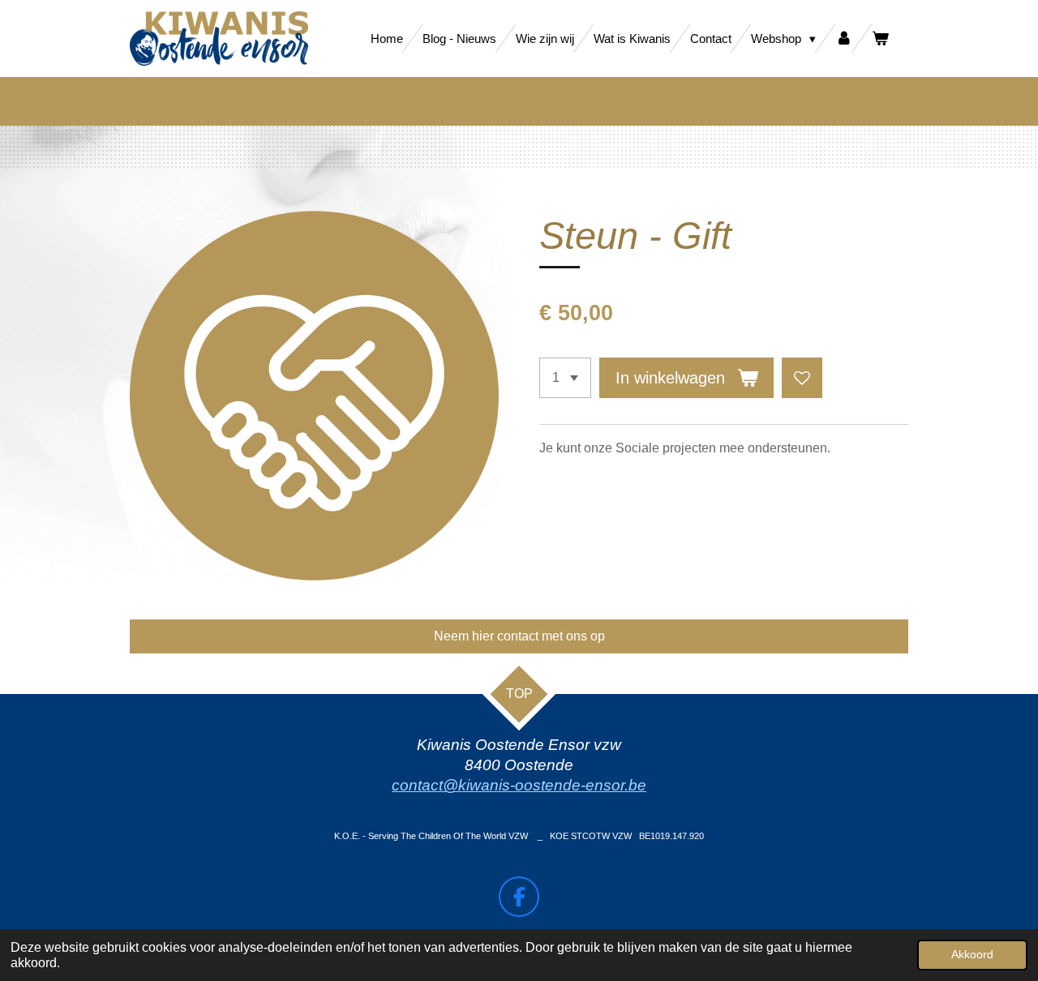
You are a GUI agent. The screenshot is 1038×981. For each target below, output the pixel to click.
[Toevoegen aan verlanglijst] (802, 378)
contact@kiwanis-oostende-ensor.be (519, 785)
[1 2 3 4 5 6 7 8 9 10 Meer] (565, 378)
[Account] (844, 38)
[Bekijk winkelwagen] (880, 38)
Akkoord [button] (972, 954)
